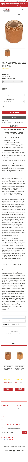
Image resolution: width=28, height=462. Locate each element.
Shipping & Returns (19, 408)
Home (2, 14)
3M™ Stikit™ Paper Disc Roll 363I (9, 16)
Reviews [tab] (5, 324)
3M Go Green (6, 419)
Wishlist (3, 408)
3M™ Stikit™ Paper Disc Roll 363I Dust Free (19, 368)
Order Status (4, 409)
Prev (23, 344)
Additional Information (14, 129)
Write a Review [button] (15, 317)
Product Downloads (14, 133)
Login (17, 1)
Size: (4, 93)
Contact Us (17, 409)
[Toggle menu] (2, 2)
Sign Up (21, 1)
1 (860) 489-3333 (9, 1)
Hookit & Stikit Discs (19, 14)
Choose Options (8, 389)
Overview (14, 126)
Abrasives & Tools (9, 14)
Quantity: (5, 106)
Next (25, 344)
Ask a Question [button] (15, 320)
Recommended (14, 344)
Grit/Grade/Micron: (8, 99)
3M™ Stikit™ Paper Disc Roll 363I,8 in (8, 368)
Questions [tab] (14, 324)
